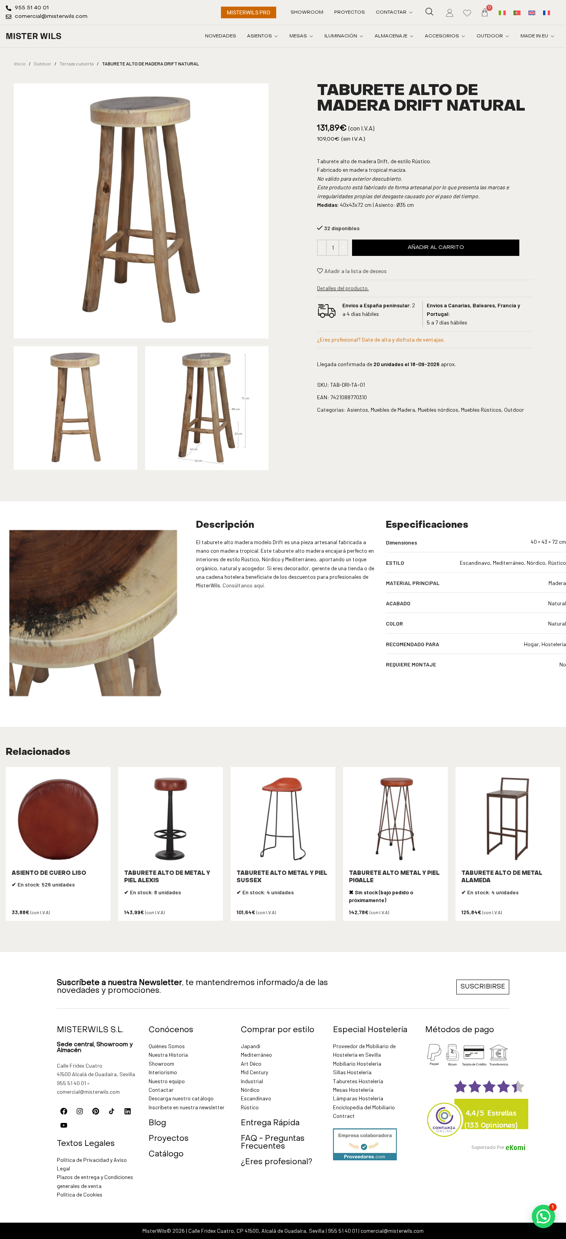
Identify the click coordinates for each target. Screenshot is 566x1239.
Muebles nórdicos (438, 409)
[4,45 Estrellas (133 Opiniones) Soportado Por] (444, 1114)
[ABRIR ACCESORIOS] (463, 36)
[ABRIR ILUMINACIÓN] (361, 36)
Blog (157, 1123)
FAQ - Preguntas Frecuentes (273, 1143)
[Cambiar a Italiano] (502, 12)
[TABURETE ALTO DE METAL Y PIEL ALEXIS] (170, 819)
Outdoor (42, 63)
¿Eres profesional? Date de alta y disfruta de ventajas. (381, 339)
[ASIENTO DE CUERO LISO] (58, 819)
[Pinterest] (96, 1111)
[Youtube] (64, 1125)
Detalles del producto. (343, 288)
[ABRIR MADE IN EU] (552, 36)
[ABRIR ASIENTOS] (276, 36)
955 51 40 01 (71, 1083)
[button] (543, 1216)
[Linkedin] (128, 1111)
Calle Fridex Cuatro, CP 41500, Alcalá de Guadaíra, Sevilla (256, 1230)
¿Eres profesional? (276, 1162)
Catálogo (166, 1154)
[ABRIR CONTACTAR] (410, 12)
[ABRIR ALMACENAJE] (411, 36)
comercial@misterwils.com (88, 1091)
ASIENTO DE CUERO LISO (49, 873)
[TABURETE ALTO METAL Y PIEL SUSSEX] (283, 819)
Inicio (20, 63)
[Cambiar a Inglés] (531, 12)
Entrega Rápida (270, 1123)
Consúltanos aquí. (244, 585)
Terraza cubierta (77, 63)
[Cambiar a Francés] (546, 12)
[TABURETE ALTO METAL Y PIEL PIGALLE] (395, 819)
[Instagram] (80, 1111)
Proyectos (169, 1139)
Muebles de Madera (393, 409)
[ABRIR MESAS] (311, 36)
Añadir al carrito (436, 247)
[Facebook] (64, 1111)
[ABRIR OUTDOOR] (507, 36)
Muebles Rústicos (481, 409)
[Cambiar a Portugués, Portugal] (517, 12)
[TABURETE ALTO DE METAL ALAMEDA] (507, 819)
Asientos (357, 409)
